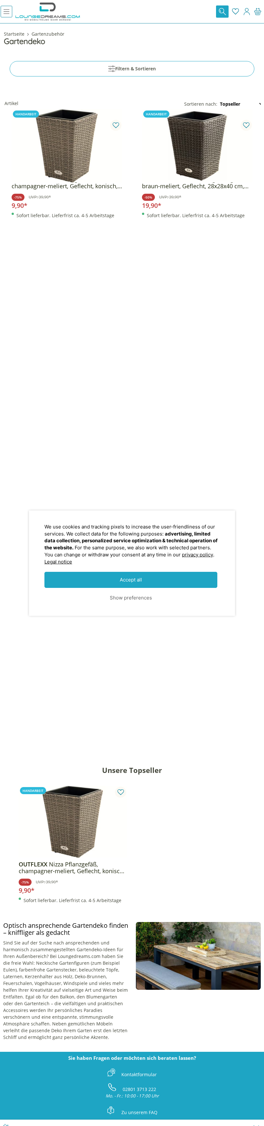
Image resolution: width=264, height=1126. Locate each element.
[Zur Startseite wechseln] (47, 12)
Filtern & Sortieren (135, 69)
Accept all (131, 580)
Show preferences (131, 598)
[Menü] (6, 11)
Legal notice (58, 562)
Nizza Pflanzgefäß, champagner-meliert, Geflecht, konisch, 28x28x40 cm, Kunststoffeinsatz (65, 183)
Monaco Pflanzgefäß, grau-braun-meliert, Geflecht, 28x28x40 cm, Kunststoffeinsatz (193, 183)
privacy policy (197, 555)
